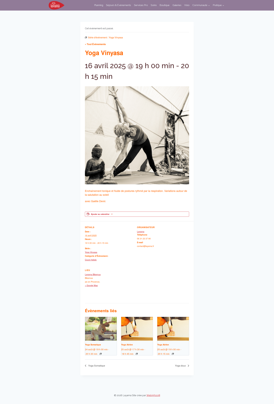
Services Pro (141, 5)
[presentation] (101, 329)
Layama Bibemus (93, 274)
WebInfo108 (153, 395)
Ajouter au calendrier (100, 214)
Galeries (177, 5)
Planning (98, 5)
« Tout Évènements (95, 44)
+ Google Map (91, 285)
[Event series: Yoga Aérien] (137, 354)
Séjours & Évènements (118, 5)
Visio (187, 5)
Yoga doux (180, 365)
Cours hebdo (91, 259)
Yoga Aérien (127, 344)
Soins (154, 5)
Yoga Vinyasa (91, 252)
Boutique (165, 5)
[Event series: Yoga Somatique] (101, 354)
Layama (140, 231)
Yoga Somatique (93, 344)
